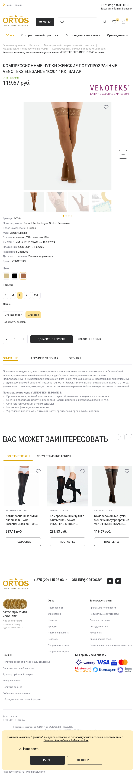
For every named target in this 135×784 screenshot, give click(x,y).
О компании (54, 614)
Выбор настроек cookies (16, 693)
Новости (52, 620)
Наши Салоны (14, 5)
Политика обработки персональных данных (26, 662)
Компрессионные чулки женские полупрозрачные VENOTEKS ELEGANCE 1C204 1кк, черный (111, 520)
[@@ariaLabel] (38, 471)
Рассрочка (96, 632)
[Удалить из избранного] (106, 107)
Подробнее (23, 541)
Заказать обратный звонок (116, 8)
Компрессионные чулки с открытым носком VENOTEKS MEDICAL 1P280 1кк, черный (67, 520)
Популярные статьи (58, 645)
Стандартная (13, 314)
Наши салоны (55, 607)
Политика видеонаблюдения (18, 668)
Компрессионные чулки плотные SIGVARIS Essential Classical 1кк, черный (22, 520)
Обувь (10, 35)
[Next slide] (123, 154)
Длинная (33, 314)
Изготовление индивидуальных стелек (111, 645)
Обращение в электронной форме (22, 699)
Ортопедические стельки (83, 35)
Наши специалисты (58, 632)
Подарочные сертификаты (104, 614)
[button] (63, 216)
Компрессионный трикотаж (40, 35)
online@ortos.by (87, 580)
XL (27, 295)
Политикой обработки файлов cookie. (66, 740)
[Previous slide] (121, 437)
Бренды (52, 626)
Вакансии (53, 639)
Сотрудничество (99, 626)
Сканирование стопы (101, 639)
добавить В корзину (52, 339)
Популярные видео (58, 651)
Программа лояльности (103, 607)
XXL (36, 295)
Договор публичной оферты (18, 674)
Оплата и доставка (100, 620)
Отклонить (84, 760)
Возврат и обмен (12, 680)
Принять (47, 760)
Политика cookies (12, 687)
